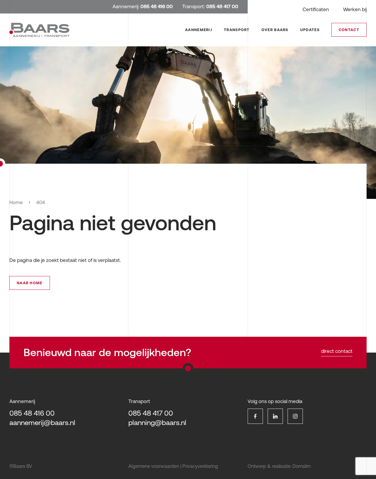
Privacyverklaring (200, 466)
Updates (310, 30)
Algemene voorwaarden (153, 466)
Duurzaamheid (288, 64)
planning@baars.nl (157, 422)
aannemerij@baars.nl (42, 422)
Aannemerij (198, 30)
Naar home (30, 283)
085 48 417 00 (150, 413)
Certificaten (316, 9)
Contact (349, 30)
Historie (281, 56)
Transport (237, 30)
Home (16, 202)
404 (40, 202)
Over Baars (274, 30)
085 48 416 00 (32, 413)
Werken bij (355, 9)
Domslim (302, 466)
